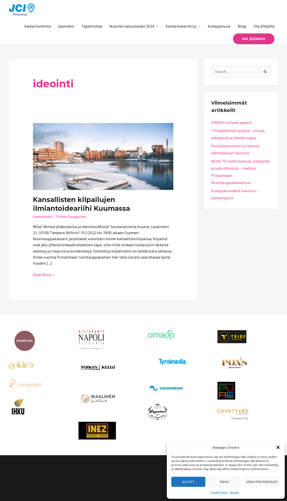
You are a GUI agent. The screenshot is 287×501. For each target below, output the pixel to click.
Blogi (242, 26)
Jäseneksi (66, 26)
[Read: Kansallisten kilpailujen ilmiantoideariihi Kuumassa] (103, 156)
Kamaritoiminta (37, 26)
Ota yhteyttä (264, 26)
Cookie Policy (219, 492)
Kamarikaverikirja (181, 26)
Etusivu (234, 492)
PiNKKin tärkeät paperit (231, 122)
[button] (278, 447)
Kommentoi (42, 216)
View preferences (262, 481)
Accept (188, 481)
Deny (224, 481)
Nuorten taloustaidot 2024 (131, 26)
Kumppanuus (219, 26)
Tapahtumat (91, 26)
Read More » (43, 274)
